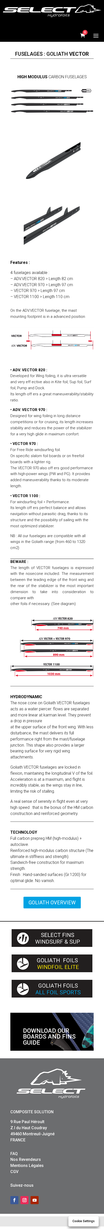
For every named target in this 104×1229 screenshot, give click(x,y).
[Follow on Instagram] (24, 1200)
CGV (14, 1171)
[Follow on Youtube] (35, 1200)
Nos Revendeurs (25, 1159)
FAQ (14, 1153)
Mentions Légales (27, 1165)
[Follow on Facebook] (14, 1200)
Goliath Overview (52, 903)
